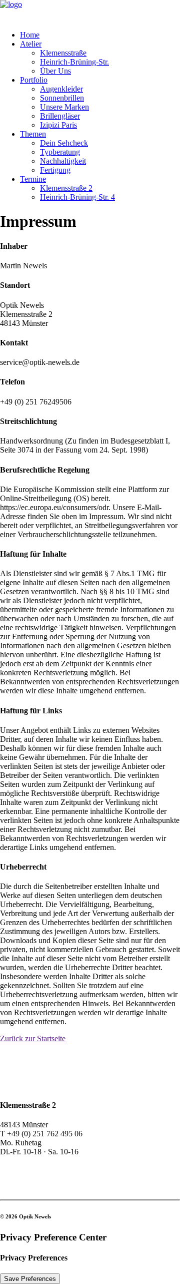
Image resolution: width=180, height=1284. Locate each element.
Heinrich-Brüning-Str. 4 (77, 197)
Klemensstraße (63, 53)
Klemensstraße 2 (66, 188)
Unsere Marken (64, 107)
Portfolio (34, 80)
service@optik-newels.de (40, 1160)
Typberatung (60, 152)
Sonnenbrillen (62, 98)
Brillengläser (60, 116)
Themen (33, 134)
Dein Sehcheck (64, 143)
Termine (33, 179)
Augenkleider (61, 89)
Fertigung (55, 170)
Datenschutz (19, 1186)
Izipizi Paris (58, 125)
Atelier (31, 44)
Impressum (17, 1177)
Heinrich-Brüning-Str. (74, 62)
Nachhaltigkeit (63, 161)
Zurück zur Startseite (33, 1038)
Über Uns (55, 71)
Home (30, 35)
